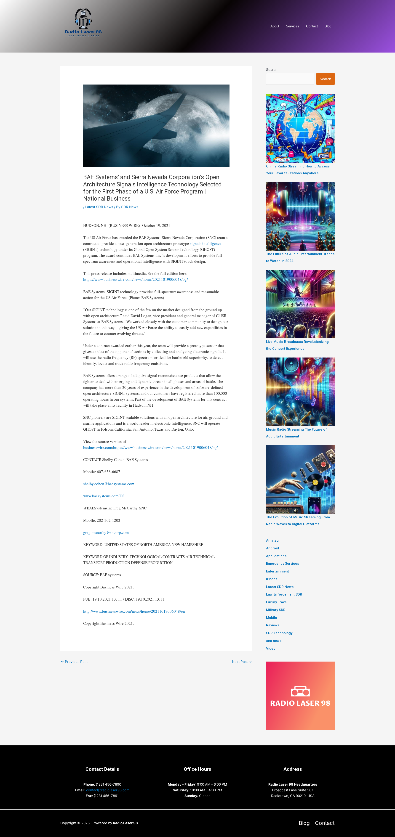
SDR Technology (279, 633)
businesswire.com (97, 447)
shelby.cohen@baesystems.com (108, 483)
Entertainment (277, 571)
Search (272, 69)
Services (292, 26)
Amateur (273, 540)
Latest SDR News (99, 207)
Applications (276, 556)
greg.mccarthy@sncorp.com (106, 532)
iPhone (272, 579)
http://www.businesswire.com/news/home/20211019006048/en (134, 611)
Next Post (242, 662)
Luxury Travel (277, 602)
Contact (312, 26)
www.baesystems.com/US (103, 495)
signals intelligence (206, 243)
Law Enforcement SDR (284, 594)
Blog (328, 26)
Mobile (271, 618)
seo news (273, 641)
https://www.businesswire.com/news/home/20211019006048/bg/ (135, 279)
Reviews (272, 625)
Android (272, 548)
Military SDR (276, 610)
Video (270, 648)
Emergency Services (282, 564)
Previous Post (74, 662)
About (274, 26)
